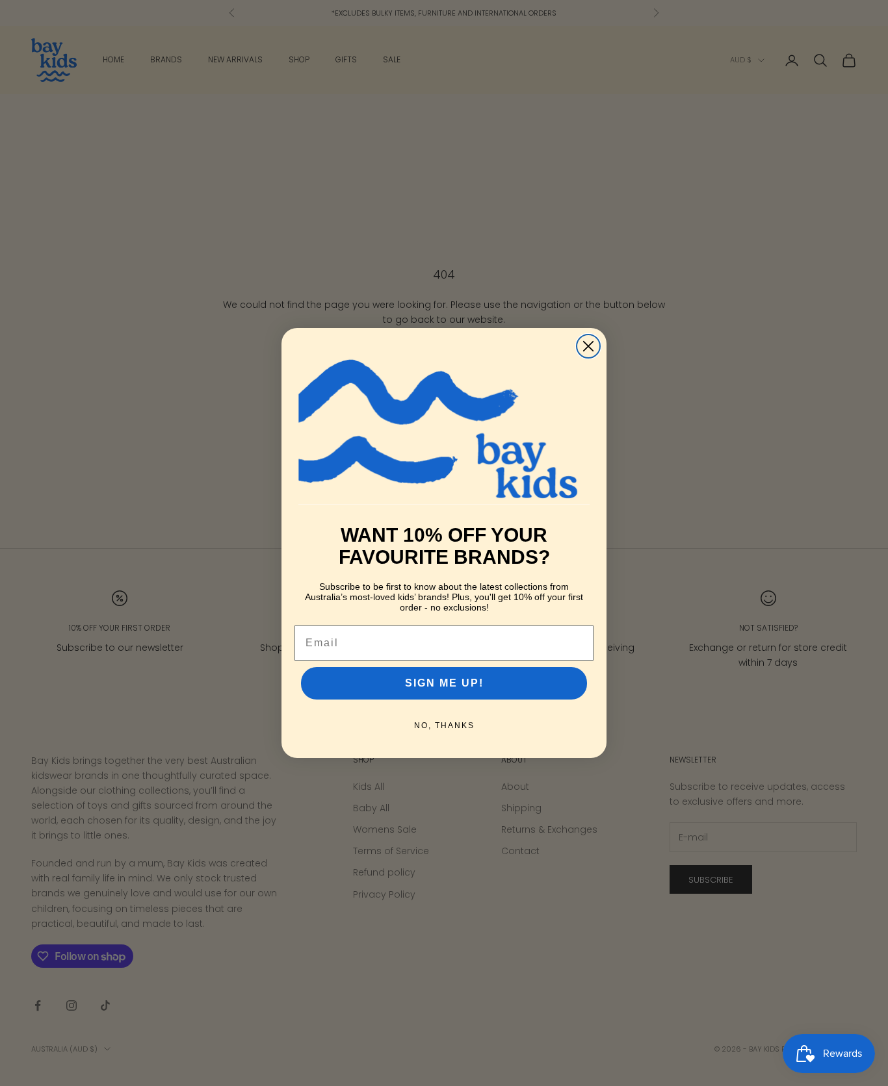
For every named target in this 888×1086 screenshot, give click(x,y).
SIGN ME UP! (444, 682)
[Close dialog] (588, 346)
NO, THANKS (444, 725)
